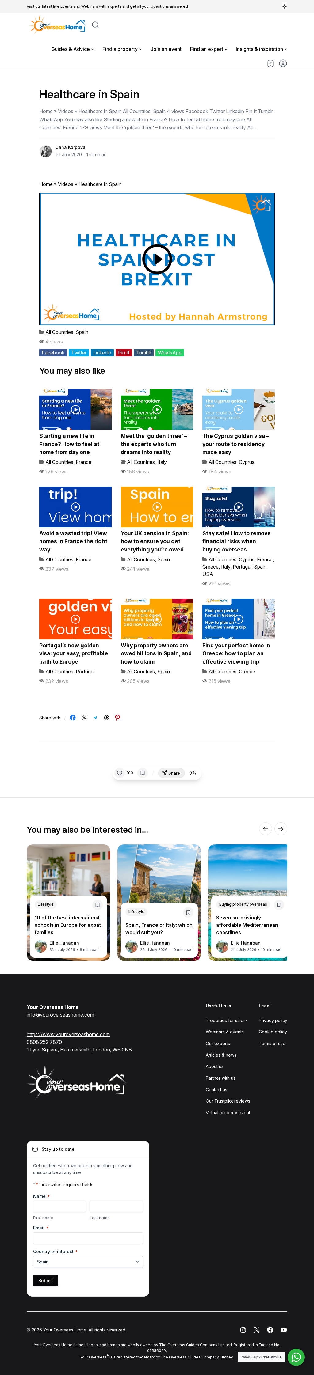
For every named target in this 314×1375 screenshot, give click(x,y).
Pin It (123, 353)
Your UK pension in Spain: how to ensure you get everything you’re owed (155, 541)
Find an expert (206, 49)
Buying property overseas (243, 904)
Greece (210, 567)
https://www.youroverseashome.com (68, 1034)
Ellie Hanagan (64, 942)
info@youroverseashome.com (60, 1015)
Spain (82, 332)
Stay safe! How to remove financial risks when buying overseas (236, 541)
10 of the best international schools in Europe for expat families (68, 925)
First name (43, 1217)
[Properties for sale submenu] (245, 1020)
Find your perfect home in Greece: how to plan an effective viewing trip (236, 653)
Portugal (242, 567)
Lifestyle (46, 904)
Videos (65, 184)
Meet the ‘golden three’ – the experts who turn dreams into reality (154, 444)
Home (46, 184)
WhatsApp (170, 353)
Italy (162, 462)
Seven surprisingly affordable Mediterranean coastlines (247, 925)
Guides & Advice (70, 49)
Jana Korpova (71, 147)
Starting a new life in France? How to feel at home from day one (69, 444)
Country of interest (55, 1251)
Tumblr (143, 353)
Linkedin (102, 353)
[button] (284, 6)
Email (40, 1227)
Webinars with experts (100, 6)
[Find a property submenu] (140, 49)
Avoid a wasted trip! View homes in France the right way (73, 541)
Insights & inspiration (259, 49)
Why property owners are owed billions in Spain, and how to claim (156, 653)
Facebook (53, 353)
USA (207, 574)
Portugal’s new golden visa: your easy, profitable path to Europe (73, 653)
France (83, 462)
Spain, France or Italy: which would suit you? (159, 928)
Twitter (78, 353)
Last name (100, 1217)
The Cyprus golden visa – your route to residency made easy (235, 444)
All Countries (59, 332)
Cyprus (247, 462)
